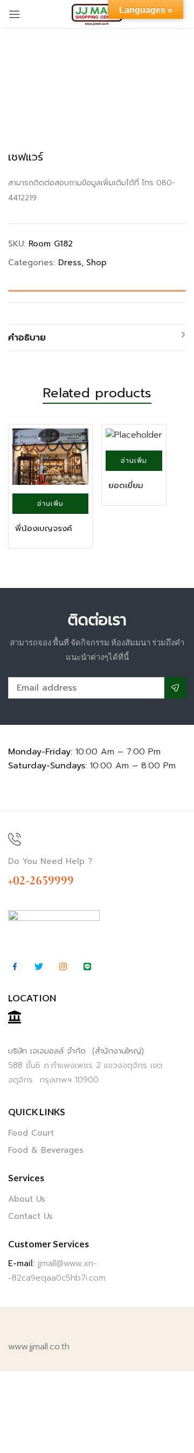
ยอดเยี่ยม (125, 485)
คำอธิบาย (27, 337)
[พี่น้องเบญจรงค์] (50, 456)
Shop (96, 262)
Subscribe (175, 688)
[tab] (97, 337)
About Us (26, 1199)
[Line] (87, 966)
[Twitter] (39, 966)
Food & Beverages (46, 1150)
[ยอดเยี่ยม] (134, 435)
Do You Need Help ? (50, 861)
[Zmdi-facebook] (15, 966)
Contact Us (30, 1216)
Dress (69, 262)
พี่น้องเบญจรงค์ (43, 528)
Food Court (31, 1133)
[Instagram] (63, 966)
